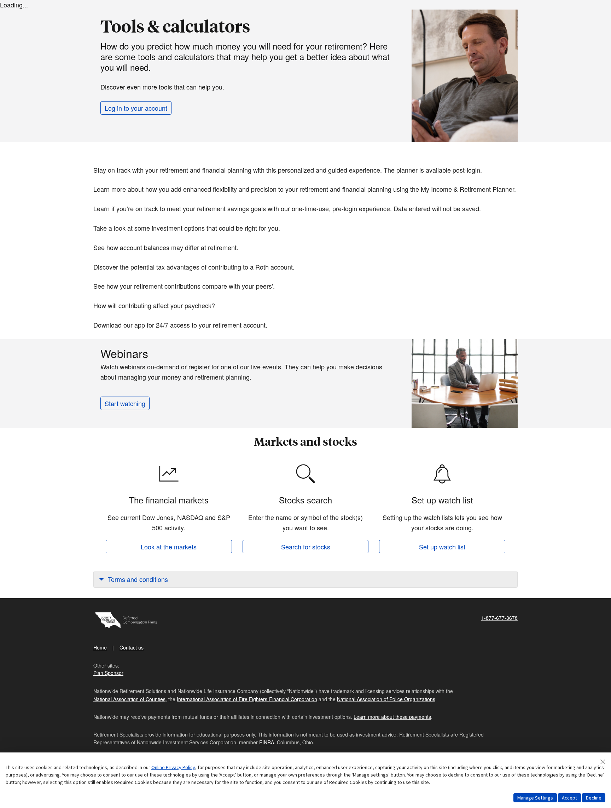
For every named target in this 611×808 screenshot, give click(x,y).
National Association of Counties (129, 699)
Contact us (132, 647)
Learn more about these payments (392, 716)
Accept (569, 798)
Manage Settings (535, 798)
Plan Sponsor (108, 672)
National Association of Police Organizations (386, 699)
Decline (593, 798)
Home (100, 647)
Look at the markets (169, 546)
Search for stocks (305, 546)
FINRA (266, 742)
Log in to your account (136, 107)
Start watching (125, 403)
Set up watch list (442, 546)
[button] (305, 579)
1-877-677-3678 (499, 617)
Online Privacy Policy (173, 767)
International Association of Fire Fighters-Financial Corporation (247, 699)
